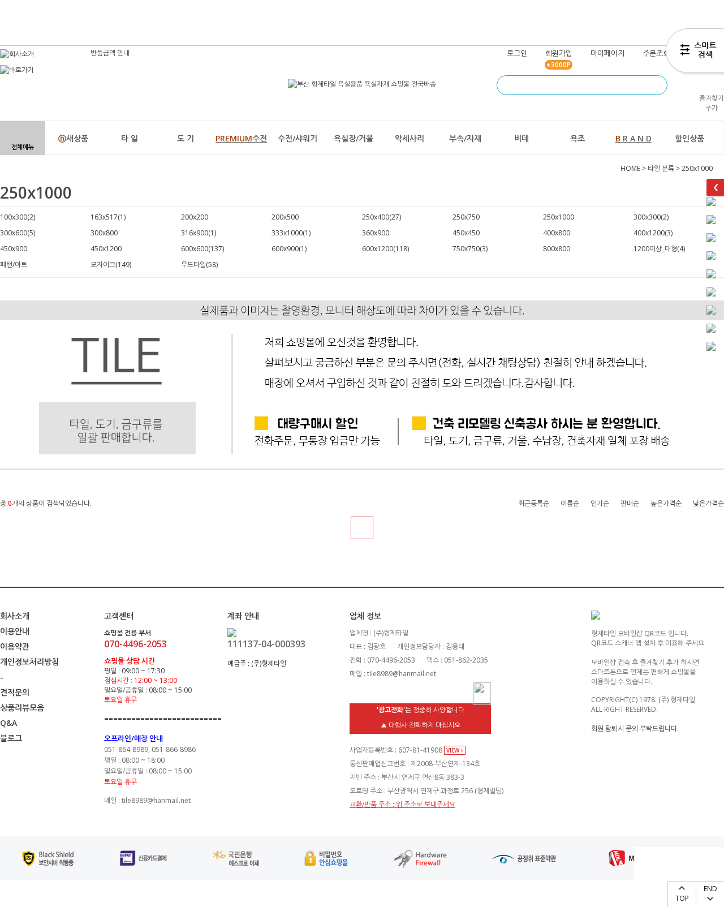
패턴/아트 (13, 264)
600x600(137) (202, 248)
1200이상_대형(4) (659, 248)
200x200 (194, 217)
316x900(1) (198, 233)
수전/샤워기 (297, 138)
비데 (521, 138)
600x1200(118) (385, 248)
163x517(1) (108, 217)
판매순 (629, 503)
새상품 (73, 138)
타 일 (129, 138)
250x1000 (697, 168)
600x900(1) (289, 248)
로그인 (517, 53)
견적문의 (14, 692)
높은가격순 (666, 503)
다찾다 (695, 52)
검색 (657, 85)
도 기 (185, 138)
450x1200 (106, 248)
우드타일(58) (199, 264)
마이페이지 (607, 53)
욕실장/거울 (353, 138)
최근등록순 (533, 503)
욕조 (577, 138)
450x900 (13, 248)
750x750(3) (470, 248)
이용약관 (14, 646)
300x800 (104, 233)
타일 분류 (661, 168)
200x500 (285, 217)
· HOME (628, 168)
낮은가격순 (708, 503)
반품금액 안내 (110, 53)
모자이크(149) (110, 264)
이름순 (570, 503)
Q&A (8, 722)
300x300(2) (651, 217)
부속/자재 (465, 138)
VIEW (453, 750)
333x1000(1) (291, 233)
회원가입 (558, 53)
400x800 (556, 233)
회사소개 (14, 616)
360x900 (375, 233)
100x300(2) (17, 217)
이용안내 (14, 631)
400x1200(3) (653, 233)
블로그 (11, 738)
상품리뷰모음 (22, 707)
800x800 (556, 248)
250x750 (466, 217)
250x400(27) (381, 217)
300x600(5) (17, 233)
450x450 (466, 233)
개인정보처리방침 (29, 661)
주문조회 (656, 53)
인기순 (600, 503)
